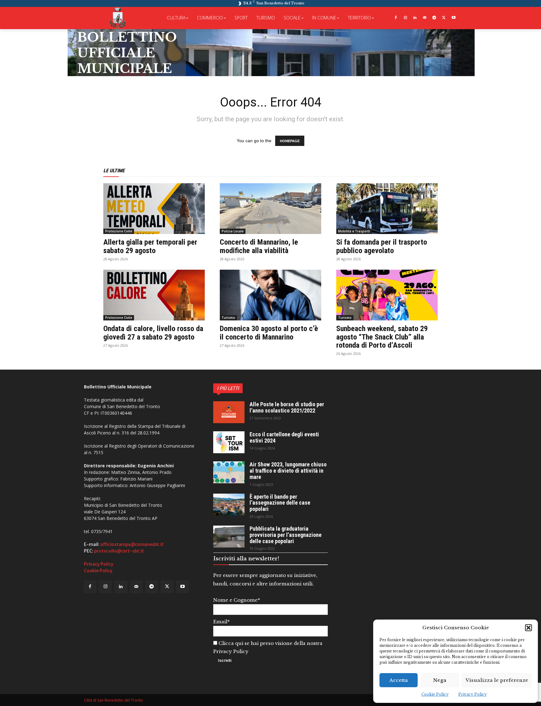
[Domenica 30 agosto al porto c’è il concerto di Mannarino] (270, 295)
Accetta (398, 680)
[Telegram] (434, 18)
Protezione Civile (118, 231)
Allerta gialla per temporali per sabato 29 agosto (150, 246)
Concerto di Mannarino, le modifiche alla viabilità (259, 246)
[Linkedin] (415, 18)
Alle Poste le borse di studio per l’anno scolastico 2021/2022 (287, 407)
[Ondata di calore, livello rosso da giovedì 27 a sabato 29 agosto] (154, 295)
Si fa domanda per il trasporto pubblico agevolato (381, 246)
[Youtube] (453, 18)
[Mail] (424, 18)
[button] (528, 628)
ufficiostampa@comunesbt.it (132, 544)
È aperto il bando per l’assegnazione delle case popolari (280, 502)
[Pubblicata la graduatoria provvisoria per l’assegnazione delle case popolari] (229, 537)
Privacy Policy (472, 694)
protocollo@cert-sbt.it (119, 551)
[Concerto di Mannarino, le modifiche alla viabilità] (270, 208)
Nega (439, 680)
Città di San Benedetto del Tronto (113, 700)
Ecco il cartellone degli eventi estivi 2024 (284, 437)
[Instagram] (405, 18)
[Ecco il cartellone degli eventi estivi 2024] (229, 442)
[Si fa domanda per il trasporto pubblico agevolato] (387, 208)
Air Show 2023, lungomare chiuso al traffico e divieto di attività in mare (288, 470)
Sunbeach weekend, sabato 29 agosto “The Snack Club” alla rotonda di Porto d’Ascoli (382, 337)
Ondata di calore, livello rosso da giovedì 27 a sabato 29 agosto (153, 332)
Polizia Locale (233, 231)
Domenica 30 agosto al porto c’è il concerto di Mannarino (269, 332)
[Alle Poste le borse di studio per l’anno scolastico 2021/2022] (229, 412)
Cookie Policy (435, 694)
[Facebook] (395, 18)
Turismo (228, 317)
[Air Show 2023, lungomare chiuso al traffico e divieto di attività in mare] (229, 472)
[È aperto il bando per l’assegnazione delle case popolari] (229, 505)
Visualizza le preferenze (497, 680)
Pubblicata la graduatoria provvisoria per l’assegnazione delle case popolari (286, 534)
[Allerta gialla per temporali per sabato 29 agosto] (154, 208)
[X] (443, 18)
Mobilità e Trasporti (354, 231)
